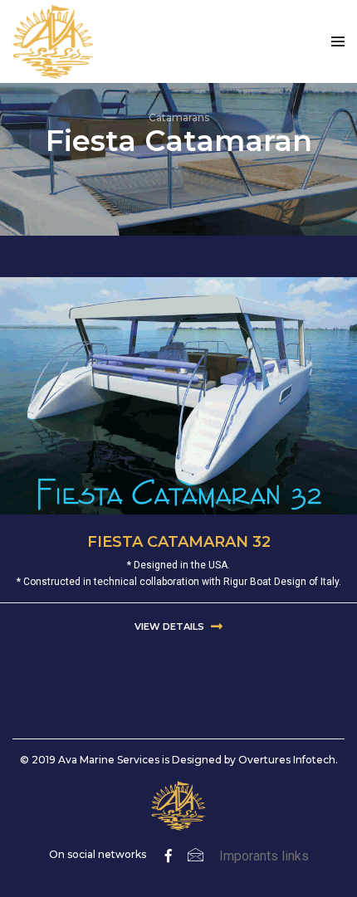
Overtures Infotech (286, 759)
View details (170, 626)
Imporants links (264, 856)
